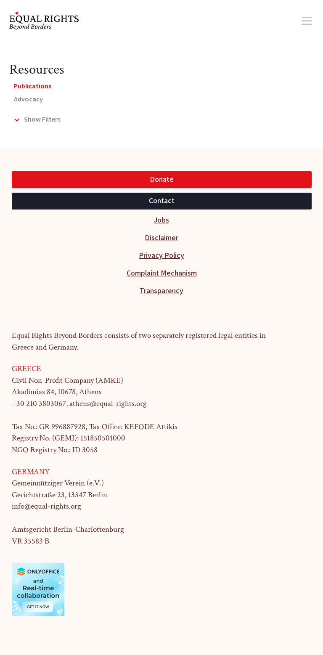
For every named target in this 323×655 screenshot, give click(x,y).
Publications (32, 86)
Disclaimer (161, 237)
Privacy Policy (161, 255)
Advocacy (28, 99)
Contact (162, 200)
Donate (162, 179)
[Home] (49, 21)
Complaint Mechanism (162, 273)
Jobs (161, 220)
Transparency (161, 290)
